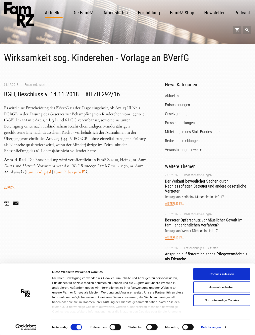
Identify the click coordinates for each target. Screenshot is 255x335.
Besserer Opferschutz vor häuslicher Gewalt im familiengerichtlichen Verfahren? (203, 222)
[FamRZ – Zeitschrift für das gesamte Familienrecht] (19, 15)
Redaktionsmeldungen (198, 175)
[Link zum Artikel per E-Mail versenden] (17, 203)
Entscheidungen (35, 85)
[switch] (115, 327)
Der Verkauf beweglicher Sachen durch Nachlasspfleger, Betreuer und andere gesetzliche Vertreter (205, 186)
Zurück (9, 187)
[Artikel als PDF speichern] (8, 203)
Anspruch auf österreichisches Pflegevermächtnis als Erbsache (206, 256)
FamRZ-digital (38, 172)
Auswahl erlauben (221, 287)
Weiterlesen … (174, 204)
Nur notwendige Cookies (222, 300)
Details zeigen (211, 327)
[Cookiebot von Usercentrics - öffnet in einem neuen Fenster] (25, 327)
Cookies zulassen (222, 274)
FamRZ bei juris (67, 172)
